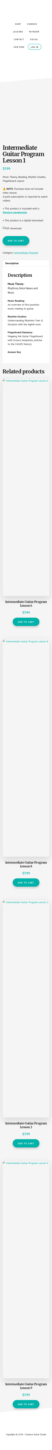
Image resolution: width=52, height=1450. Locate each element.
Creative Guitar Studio (26, 8)
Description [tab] (12, 263)
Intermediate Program (26, 252)
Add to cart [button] (26, 622)
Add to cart (16, 240)
